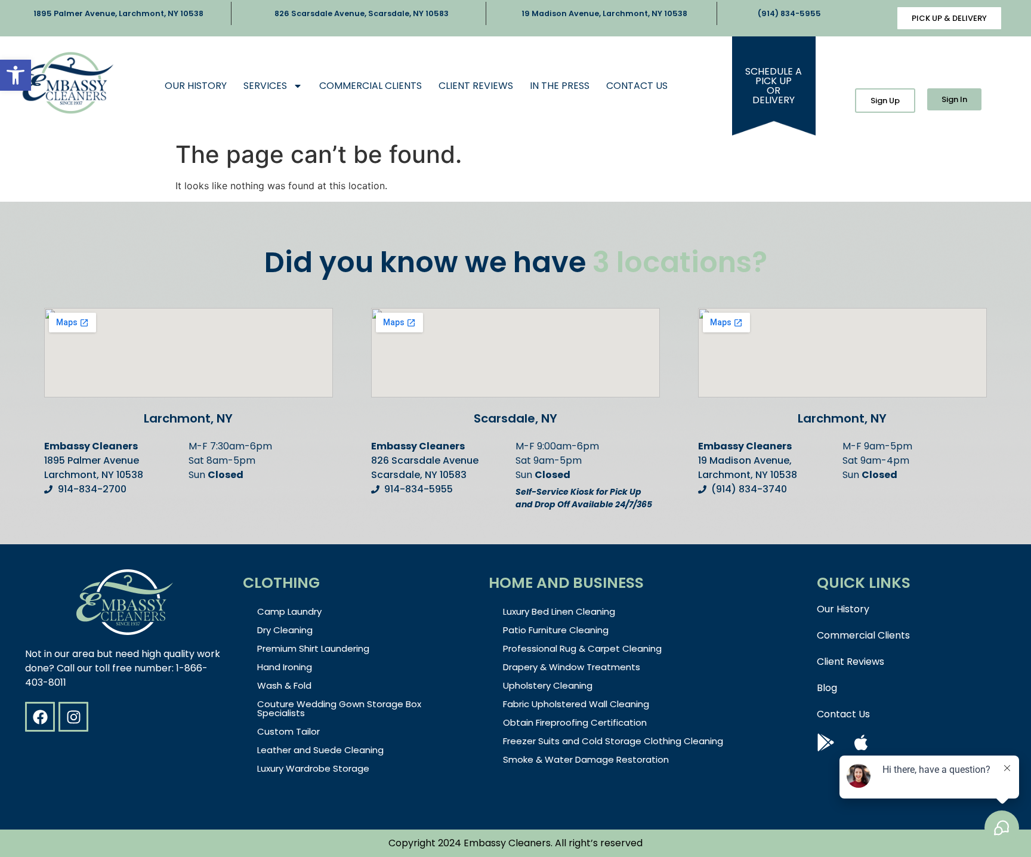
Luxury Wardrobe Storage (313, 768)
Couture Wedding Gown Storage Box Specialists (339, 708)
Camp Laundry (289, 611)
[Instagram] (73, 717)
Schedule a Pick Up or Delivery (773, 85)
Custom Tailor (288, 731)
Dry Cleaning (285, 630)
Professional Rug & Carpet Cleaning (582, 648)
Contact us (637, 86)
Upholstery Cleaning (547, 685)
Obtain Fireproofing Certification (575, 722)
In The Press (559, 86)
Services (265, 86)
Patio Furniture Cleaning (556, 630)
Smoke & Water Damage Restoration (586, 759)
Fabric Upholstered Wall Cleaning (576, 704)
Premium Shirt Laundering (313, 648)
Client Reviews (476, 86)
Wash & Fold (284, 685)
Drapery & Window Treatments (571, 667)
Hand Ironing (284, 667)
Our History (196, 86)
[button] (15, 75)
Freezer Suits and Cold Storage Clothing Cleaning (613, 741)
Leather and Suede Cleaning (320, 750)
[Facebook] (40, 717)
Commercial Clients (370, 86)
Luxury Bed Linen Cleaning (559, 611)
